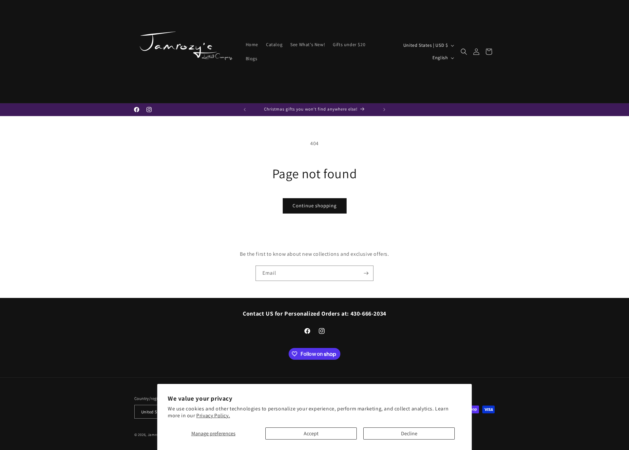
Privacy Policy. (213, 415)
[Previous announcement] (245, 109)
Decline (409, 433)
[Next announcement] (384, 109)
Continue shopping (315, 205)
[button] (464, 51)
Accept (311, 433)
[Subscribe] (366, 273)
